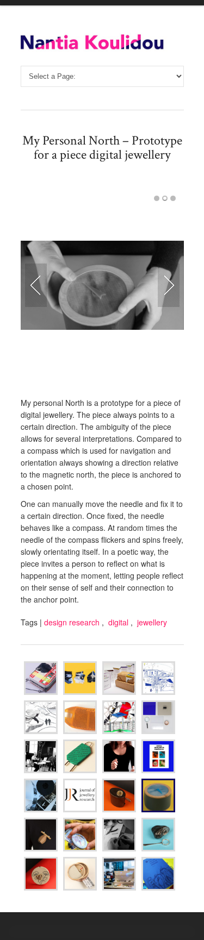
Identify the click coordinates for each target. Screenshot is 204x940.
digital (118, 622)
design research (72, 622)
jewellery (152, 622)
